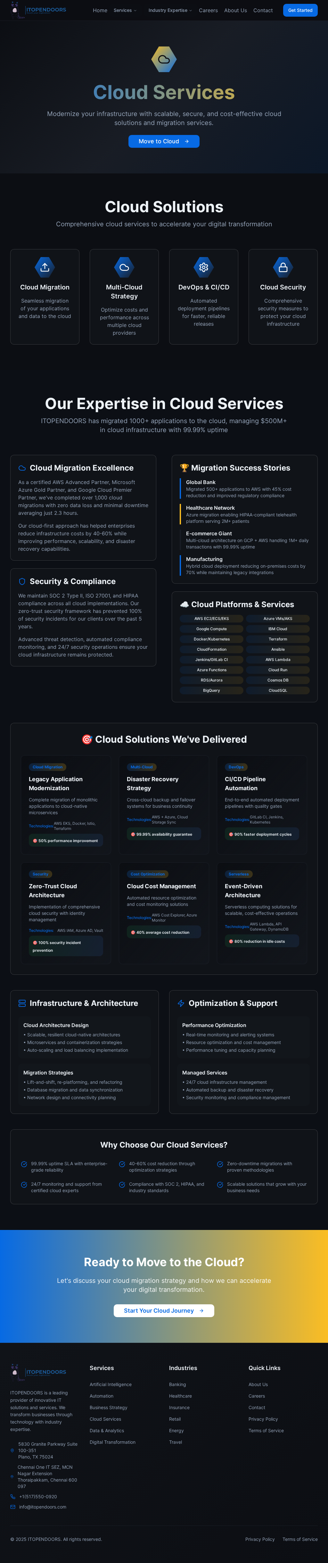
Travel (175, 1442)
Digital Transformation (112, 1442)
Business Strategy (108, 1407)
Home (100, 10)
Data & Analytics (107, 1430)
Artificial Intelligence (111, 1384)
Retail (175, 1419)
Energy (176, 1430)
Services (123, 10)
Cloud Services (105, 1419)
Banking (177, 1384)
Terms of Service (266, 1430)
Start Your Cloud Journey (159, 1310)
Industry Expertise (168, 10)
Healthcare (180, 1396)
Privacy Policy (263, 1419)
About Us (235, 10)
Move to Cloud (159, 141)
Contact (263, 10)
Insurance (179, 1407)
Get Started (300, 10)
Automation (101, 1396)
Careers (208, 10)
